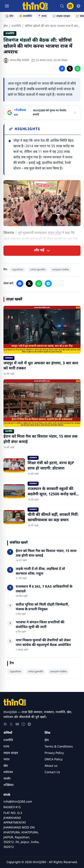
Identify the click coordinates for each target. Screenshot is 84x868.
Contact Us (52, 772)
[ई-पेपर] (70, 6)
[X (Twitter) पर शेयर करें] (70, 69)
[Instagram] (23, 724)
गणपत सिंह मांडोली (19, 60)
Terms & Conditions (59, 747)
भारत (6, 760)
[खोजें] (62, 6)
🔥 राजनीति (25, 16)
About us (51, 766)
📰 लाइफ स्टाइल (61, 16)
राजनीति (16, 26)
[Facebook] (5, 724)
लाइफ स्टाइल (10, 753)
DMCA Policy (53, 760)
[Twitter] (11, 724)
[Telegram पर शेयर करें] (48, 283)
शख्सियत (8, 785)
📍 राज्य (42, 16)
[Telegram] (29, 724)
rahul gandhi (37, 269)
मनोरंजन (8, 772)
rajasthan (17, 269)
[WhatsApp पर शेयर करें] (78, 69)
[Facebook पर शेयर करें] (62, 69)
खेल (5, 766)
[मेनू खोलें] (6, 6)
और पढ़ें (39, 250)
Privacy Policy (54, 753)
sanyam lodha (60, 269)
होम (5, 26)
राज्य (6, 747)
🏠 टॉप (9, 16)
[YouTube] (17, 724)
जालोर (7, 779)
